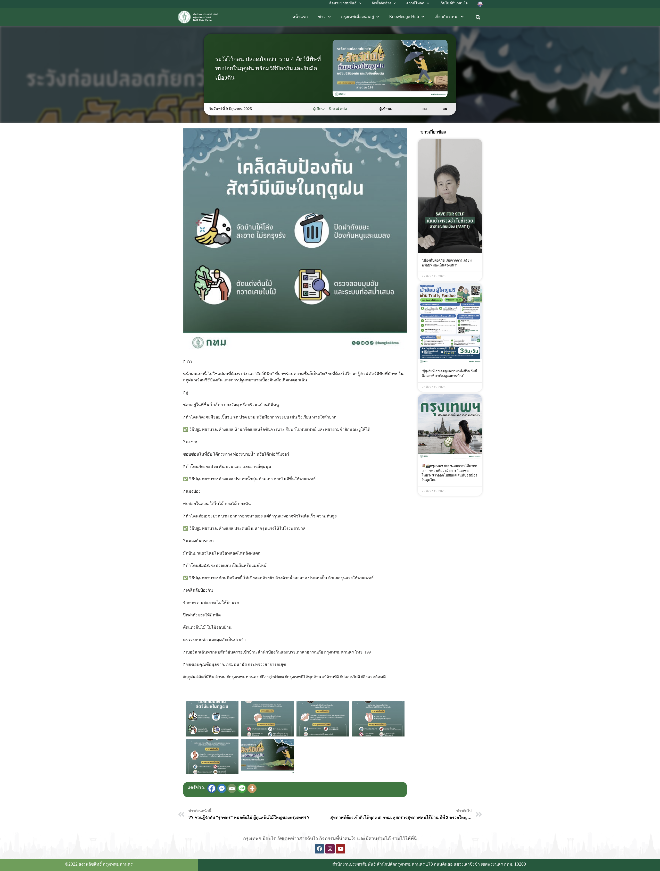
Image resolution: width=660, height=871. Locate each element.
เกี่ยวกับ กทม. (446, 16)
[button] (478, 17)
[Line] (241, 788)
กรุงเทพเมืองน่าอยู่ (357, 16)
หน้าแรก (300, 16)
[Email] (231, 788)
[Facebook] (211, 788)
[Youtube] (340, 848)
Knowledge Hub (404, 16)
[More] (252, 788)
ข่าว (322, 16)
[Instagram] (330, 848)
